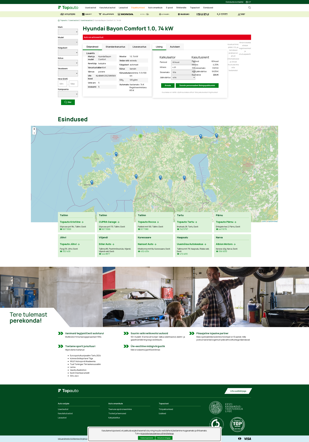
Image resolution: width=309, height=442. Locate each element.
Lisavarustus (139, 46)
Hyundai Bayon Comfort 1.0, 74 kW (107, 20)
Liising (159, 46)
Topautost (195, 7)
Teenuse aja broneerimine (120, 409)
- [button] (34, 132)
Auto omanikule (155, 7)
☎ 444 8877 (104, 254)
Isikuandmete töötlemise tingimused (74, 438)
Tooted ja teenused (117, 413)
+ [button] (34, 128)
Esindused (208, 7)
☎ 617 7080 (143, 229)
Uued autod (90, 7)
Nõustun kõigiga (163, 438)
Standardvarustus (115, 46)
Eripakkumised (138, 7)
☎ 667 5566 (104, 229)
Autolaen (175, 46)
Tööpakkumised (166, 409)
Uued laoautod (86, 20)
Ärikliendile (181, 7)
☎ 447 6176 (221, 229)
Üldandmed (92, 46)
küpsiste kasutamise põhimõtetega (157, 433)
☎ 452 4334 (143, 251)
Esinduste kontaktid (234, 2)
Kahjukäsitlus (114, 417)
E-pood (169, 7)
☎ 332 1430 (65, 251)
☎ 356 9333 (221, 251)
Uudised (162, 413)
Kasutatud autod (107, 7)
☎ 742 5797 (182, 229)
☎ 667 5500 (65, 229)
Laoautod (123, 7)
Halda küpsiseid (146, 438)
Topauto (63, 20)
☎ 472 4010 (182, 254)
